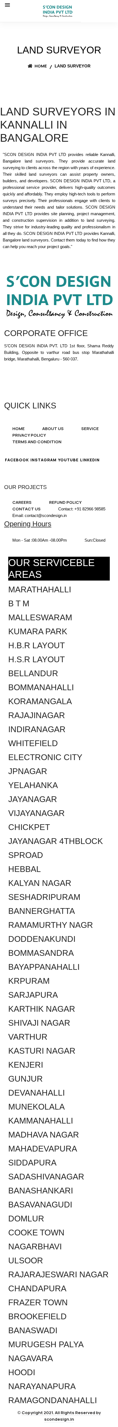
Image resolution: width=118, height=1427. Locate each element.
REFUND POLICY (65, 502)
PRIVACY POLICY (29, 435)
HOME (18, 428)
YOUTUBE (68, 459)
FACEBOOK (17, 459)
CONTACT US (26, 509)
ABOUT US (53, 428)
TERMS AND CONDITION (36, 442)
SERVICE (90, 428)
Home (40, 66)
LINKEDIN (90, 459)
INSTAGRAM (43, 459)
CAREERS (22, 502)
